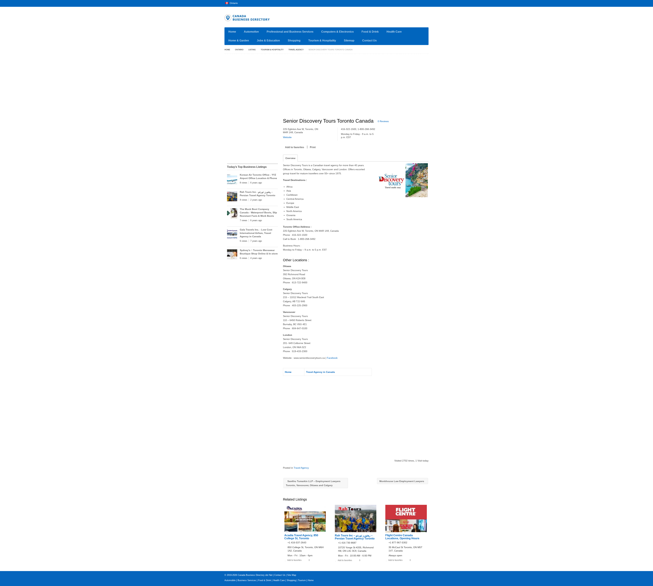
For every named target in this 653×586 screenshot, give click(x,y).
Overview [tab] (290, 158)
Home (232, 31)
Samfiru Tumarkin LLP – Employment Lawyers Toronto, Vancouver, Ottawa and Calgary (313, 483)
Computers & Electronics (337, 31)
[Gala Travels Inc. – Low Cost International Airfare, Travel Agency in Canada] (232, 234)
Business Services (247, 580)
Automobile (230, 580)
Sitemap (349, 40)
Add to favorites (294, 147)
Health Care (394, 31)
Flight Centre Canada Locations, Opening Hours (402, 537)
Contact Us (369, 40)
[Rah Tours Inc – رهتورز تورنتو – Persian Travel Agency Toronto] (232, 197)
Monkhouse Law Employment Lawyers (402, 481)
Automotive (251, 31)
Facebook (332, 358)
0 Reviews (383, 121)
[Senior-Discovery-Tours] (402, 180)
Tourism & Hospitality (322, 40)
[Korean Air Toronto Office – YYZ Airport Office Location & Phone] (232, 179)
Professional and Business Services (290, 31)
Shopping (294, 40)
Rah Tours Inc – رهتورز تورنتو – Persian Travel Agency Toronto (355, 537)
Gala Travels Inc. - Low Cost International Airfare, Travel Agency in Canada (256, 233)
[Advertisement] (357, 84)
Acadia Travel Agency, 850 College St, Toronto (301, 537)
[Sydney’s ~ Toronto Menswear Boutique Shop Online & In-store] (232, 255)
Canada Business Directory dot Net (255, 575)
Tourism (302, 580)
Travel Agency (296, 50)
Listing (252, 50)
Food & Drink (370, 31)
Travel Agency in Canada (320, 372)
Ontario (233, 3)
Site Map (291, 575)
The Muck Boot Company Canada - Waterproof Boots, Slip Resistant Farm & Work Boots (258, 212)
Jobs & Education (268, 40)
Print (313, 147)
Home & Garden (238, 40)
